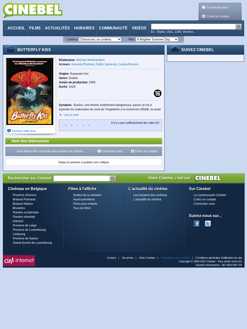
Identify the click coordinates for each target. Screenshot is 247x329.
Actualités (57, 28)
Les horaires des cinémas (150, 195)
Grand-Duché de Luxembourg (32, 242)
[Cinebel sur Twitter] (210, 222)
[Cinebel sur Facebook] (196, 222)
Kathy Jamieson (106, 64)
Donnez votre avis (24, 131)
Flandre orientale (24, 216)
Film (131, 39)
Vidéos (139, 28)
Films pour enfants (85, 203)
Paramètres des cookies (175, 257)
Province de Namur (25, 238)
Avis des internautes (27, 141)
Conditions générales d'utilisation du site (219, 257)
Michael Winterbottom (90, 60)
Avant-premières (84, 199)
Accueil (16, 28)
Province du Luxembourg (29, 229)
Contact (111, 257)
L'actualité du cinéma (147, 199)
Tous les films (82, 208)
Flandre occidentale (26, 212)
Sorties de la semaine (87, 195)
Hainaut (18, 221)
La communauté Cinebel (210, 195)
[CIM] (19, 256)
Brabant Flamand (24, 199)
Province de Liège (25, 225)
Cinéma (72, 39)
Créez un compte (218, 16)
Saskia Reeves (128, 64)
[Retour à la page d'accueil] (32, 10)
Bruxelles (19, 208)
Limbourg (19, 234)
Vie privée (127, 257)
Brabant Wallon (23, 203)
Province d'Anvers (24, 195)
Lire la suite (71, 115)
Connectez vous (217, 7)
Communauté (113, 28)
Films (35, 28)
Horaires (84, 28)
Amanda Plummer (83, 64)
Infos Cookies (147, 257)
